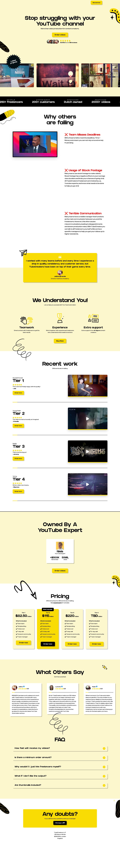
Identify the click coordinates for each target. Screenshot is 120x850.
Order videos (60, 35)
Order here (18, 393)
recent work (57, 603)
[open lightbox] (87, 386)
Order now (23, 643)
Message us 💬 (60, 823)
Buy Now (60, 341)
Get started (96, 2)
